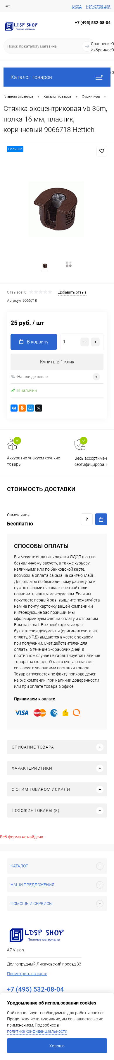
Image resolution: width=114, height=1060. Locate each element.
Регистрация (98, 6)
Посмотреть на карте (27, 973)
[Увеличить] (57, 207)
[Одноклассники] (22, 408)
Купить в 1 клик (57, 362)
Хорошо (57, 1046)
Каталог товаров (31, 77)
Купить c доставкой (101, 519)
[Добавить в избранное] (101, 151)
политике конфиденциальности (37, 1031)
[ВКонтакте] (14, 408)
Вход (77, 6)
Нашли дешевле (32, 376)
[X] (38, 408)
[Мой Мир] (30, 408)
